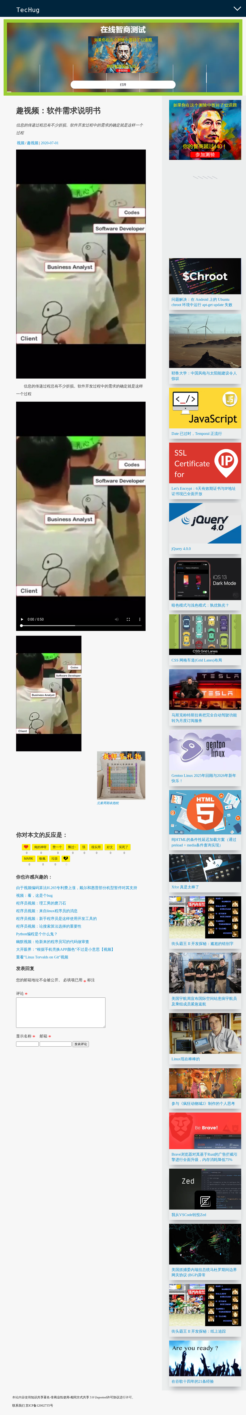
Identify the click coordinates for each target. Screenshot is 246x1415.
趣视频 (32, 143)
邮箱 (45, 1037)
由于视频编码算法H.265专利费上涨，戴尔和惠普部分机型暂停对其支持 (76, 888)
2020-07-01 (50, 143)
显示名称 (25, 1037)
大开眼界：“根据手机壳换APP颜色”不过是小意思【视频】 (65, 949)
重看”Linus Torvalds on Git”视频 (42, 957)
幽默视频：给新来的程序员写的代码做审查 (52, 942)
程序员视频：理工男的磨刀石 (41, 903)
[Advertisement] (81, 839)
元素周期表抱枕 (108, 803)
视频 (21, 143)
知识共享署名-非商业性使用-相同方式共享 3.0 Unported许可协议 (75, 1397)
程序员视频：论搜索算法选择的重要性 (48, 926)
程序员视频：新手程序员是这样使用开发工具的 (56, 919)
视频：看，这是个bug (34, 895)
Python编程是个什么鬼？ (37, 934)
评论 (22, 994)
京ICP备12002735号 (39, 1405)
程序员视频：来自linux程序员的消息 (47, 911)
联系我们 (18, 1405)
